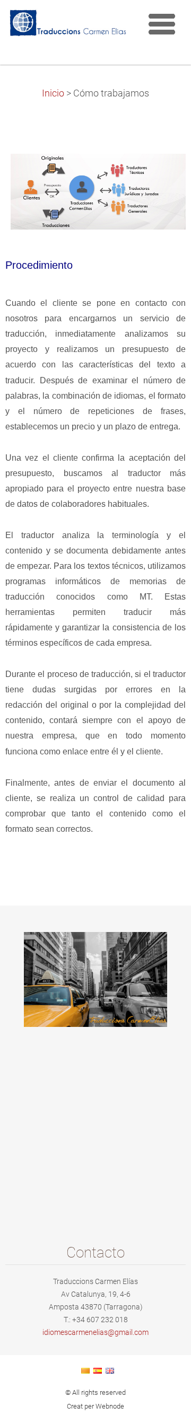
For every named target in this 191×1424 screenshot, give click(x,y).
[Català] (85, 1370)
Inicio (53, 93)
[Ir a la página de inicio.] (67, 25)
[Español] (97, 1370)
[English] (110, 1370)
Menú (162, 24)
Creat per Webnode (95, 1406)
